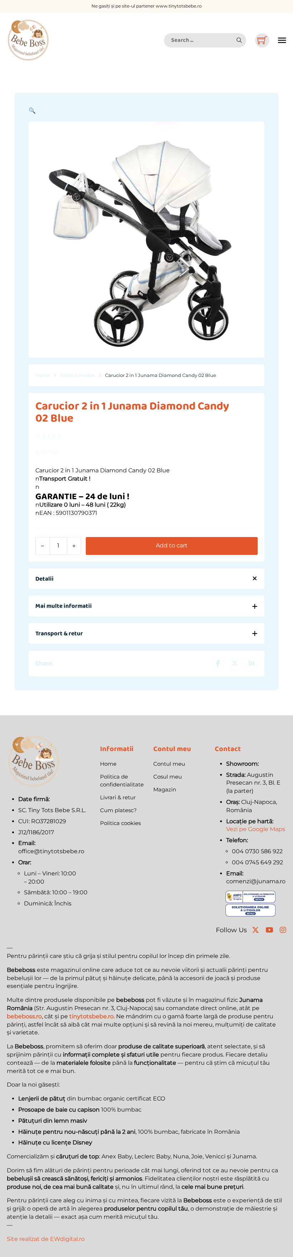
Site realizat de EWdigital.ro (46, 1239)
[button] (239, 40)
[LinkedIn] (251, 663)
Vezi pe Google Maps (255, 829)
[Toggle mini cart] (262, 40)
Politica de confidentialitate (122, 780)
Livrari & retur (118, 797)
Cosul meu (167, 776)
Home (42, 375)
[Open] (282, 40)
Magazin (164, 789)
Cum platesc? (118, 810)
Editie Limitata (77, 375)
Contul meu (169, 763)
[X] (235, 663)
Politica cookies (120, 823)
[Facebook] (218, 663)
